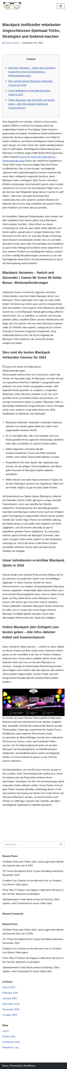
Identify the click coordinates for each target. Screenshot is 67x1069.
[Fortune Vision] (12, 6)
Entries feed (8, 1036)
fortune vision (12, 43)
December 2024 (11, 1003)
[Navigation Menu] (61, 6)
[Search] (61, 844)
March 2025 (8, 987)
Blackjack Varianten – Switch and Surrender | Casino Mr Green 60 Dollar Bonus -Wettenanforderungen (32, 71)
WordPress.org (10, 1047)
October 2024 (9, 1015)
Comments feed (11, 1042)
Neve (5, 1065)
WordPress (29, 1065)
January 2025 (9, 998)
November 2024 (11, 1009)
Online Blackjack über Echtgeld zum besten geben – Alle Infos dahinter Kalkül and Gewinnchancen (31, 104)
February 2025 (10, 992)
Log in (5, 1030)
